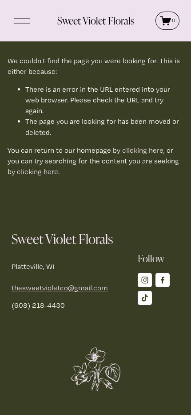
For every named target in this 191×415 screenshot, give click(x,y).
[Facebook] (162, 280)
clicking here (142, 150)
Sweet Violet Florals (95, 20)
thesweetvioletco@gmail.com (60, 288)
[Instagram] (145, 280)
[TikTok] (145, 298)
